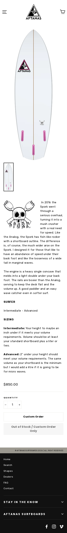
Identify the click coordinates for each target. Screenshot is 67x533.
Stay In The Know (21, 502)
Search (8, 465)
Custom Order (33, 416)
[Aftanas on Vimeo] (61, 526)
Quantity (11, 397)
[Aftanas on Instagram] (54, 526)
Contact (8, 488)
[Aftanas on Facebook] (47, 526)
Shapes (8, 471)
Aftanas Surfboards (25, 514)
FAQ (6, 482)
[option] (33, 94)
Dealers (8, 476)
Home (7, 459)
